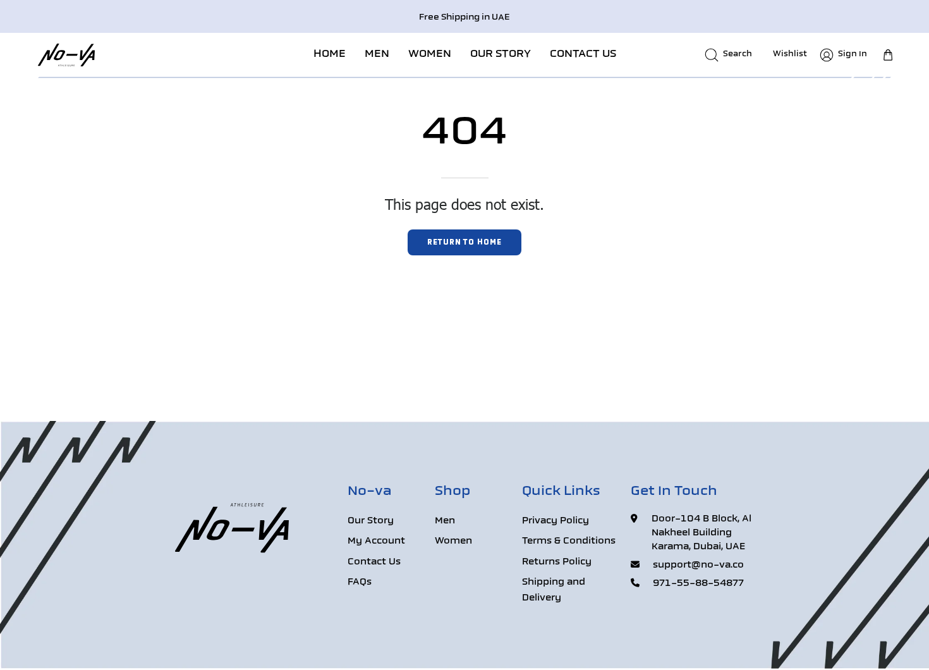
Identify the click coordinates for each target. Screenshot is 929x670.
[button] (377, 54)
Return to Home (464, 243)
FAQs (360, 583)
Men (445, 521)
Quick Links (561, 491)
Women (453, 542)
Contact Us (374, 562)
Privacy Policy (555, 521)
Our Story (371, 521)
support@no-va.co (698, 565)
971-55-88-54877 (698, 583)
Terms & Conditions (569, 542)
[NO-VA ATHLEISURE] (66, 54)
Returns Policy (557, 562)
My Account (376, 542)
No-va (370, 491)
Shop (452, 491)
